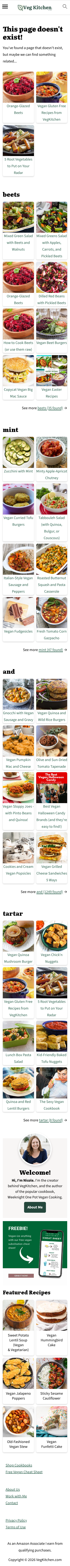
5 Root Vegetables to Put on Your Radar (18, 166)
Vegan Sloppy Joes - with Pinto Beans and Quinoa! (18, 813)
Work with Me (16, 1496)
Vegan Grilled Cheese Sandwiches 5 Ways (51, 873)
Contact (12, 1503)
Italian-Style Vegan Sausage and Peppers (18, 585)
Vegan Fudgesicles (18, 631)
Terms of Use (16, 1527)
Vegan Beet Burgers (51, 342)
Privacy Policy (16, 1520)
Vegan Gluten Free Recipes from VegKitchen (52, 112)
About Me (35, 1207)
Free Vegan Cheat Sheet (24, 1472)
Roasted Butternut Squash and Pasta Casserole (51, 585)
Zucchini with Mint (18, 471)
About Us (13, 1489)
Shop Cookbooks (19, 1465)
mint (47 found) (51, 649)
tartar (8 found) (51, 1120)
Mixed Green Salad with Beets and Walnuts (18, 242)
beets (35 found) (50, 408)
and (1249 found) (49, 891)
